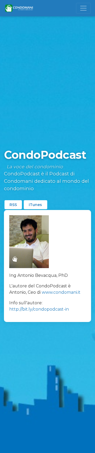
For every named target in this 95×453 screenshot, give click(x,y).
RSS (13, 204)
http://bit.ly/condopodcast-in (39, 309)
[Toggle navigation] (83, 8)
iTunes (35, 204)
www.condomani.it (61, 292)
